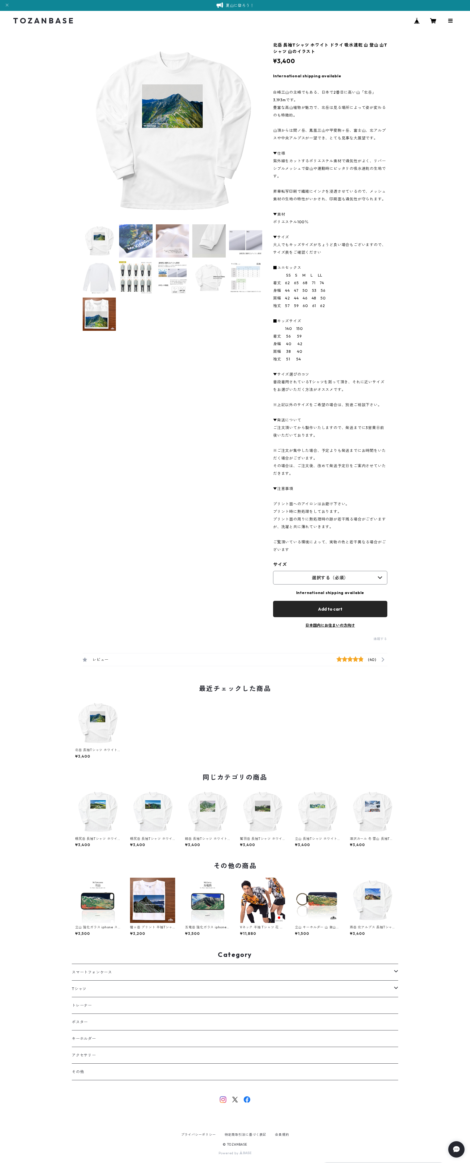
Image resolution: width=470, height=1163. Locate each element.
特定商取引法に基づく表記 (246, 1135)
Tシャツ (79, 988)
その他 (78, 1071)
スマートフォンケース (92, 972)
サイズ (280, 564)
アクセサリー (84, 1055)
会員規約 (282, 1135)
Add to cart (330, 609)
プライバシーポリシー (198, 1135)
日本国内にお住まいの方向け (330, 625)
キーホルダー (84, 1038)
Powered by (229, 1153)
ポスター (80, 1022)
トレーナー (82, 1005)
